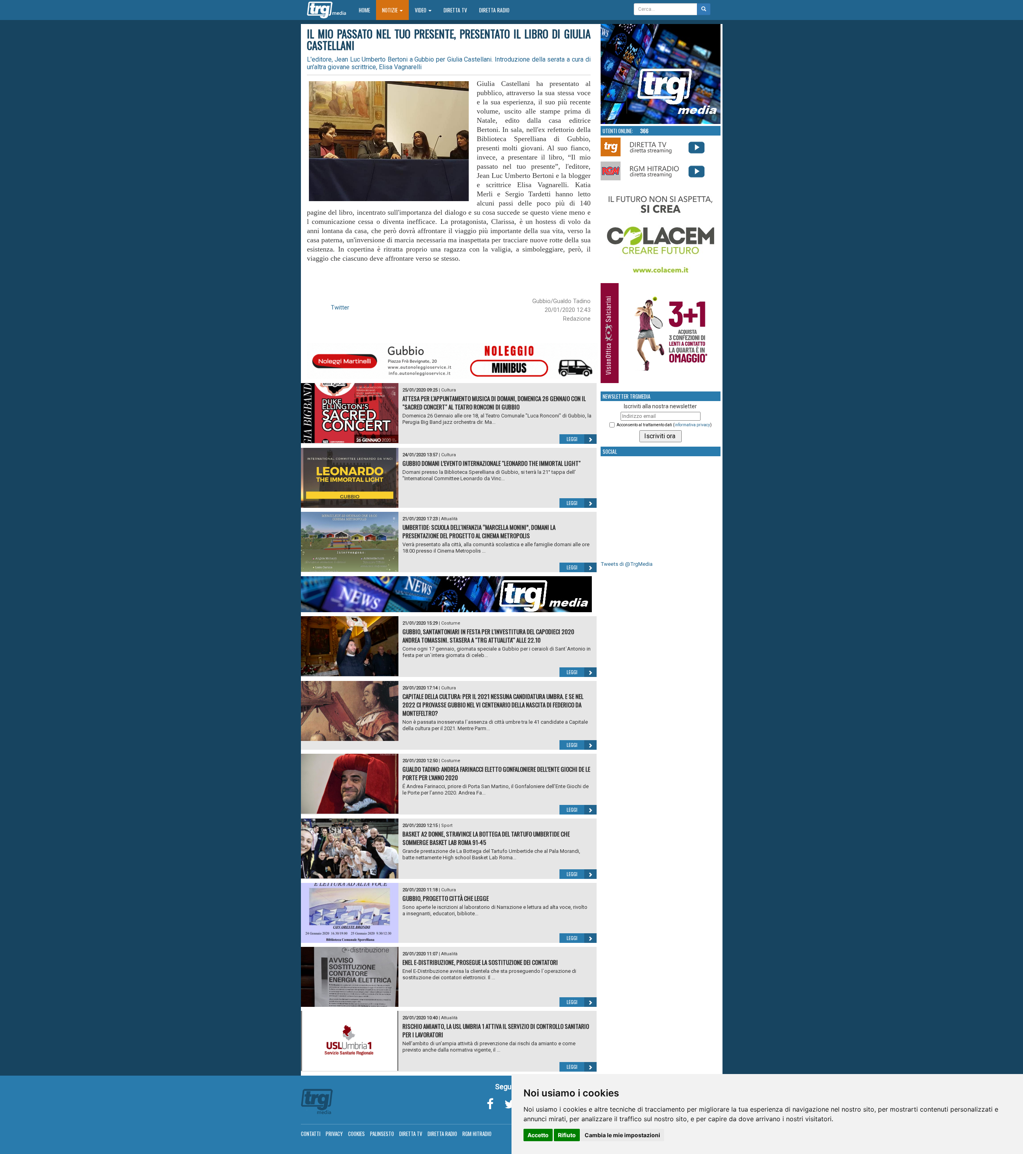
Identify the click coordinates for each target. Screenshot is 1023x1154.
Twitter (340, 307)
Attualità (449, 518)
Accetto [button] (538, 1135)
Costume (450, 623)
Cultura (448, 390)
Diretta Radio (494, 10)
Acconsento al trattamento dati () (664, 425)
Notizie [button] (390, 10)
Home (367, 10)
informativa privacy (692, 425)
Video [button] (421, 10)
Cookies (356, 1134)
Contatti (310, 1134)
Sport (446, 825)
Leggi (572, 438)
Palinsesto (382, 1134)
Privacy (334, 1134)
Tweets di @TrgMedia (627, 564)
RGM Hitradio (477, 1134)
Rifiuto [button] (567, 1135)
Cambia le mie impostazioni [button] (622, 1135)
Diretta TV (455, 10)
